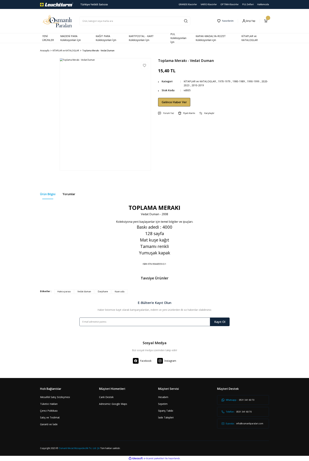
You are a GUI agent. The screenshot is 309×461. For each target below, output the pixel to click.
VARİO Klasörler (209, 4)
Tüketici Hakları (49, 404)
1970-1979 (224, 81)
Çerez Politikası (49, 410)
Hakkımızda (263, 4)
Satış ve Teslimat (50, 417)
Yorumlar (69, 194)
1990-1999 (253, 81)
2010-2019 (198, 85)
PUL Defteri (248, 4)
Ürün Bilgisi (47, 194)
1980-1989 (238, 81)
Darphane (103, 291)
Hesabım (163, 397)
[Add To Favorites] (144, 65)
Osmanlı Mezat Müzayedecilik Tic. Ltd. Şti (79, 448)
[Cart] (266, 21)
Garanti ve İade (49, 424)
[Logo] (56, 4)
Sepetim (163, 404)
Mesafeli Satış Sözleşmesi (55, 397)
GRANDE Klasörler (188, 4)
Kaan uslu (119, 291)
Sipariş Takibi (165, 410)
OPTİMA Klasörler (229, 4)
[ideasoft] (136, 458)
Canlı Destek (106, 397)
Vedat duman (84, 291)
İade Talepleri (166, 417)
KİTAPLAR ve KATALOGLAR (200, 81)
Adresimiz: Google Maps (113, 404)
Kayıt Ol (219, 322)
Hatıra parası (64, 291)
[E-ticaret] (154, 458)
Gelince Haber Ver (174, 102)
